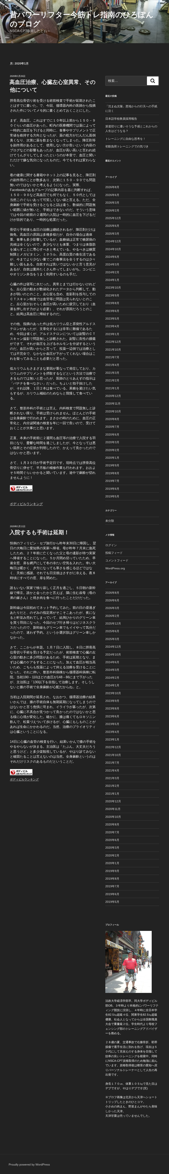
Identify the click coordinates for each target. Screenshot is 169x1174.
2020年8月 (112, 419)
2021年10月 (113, 349)
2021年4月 (112, 365)
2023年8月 (112, 303)
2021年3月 (112, 372)
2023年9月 (112, 295)
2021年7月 (112, 357)
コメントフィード (116, 560)
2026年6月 (112, 195)
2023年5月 (112, 318)
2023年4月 (112, 326)
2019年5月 (112, 496)
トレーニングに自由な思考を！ (125, 138)
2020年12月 (113, 396)
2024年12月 (113, 241)
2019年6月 (112, 488)
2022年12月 (113, 341)
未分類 (109, 520)
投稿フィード (114, 552)
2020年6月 (112, 434)
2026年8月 (112, 187)
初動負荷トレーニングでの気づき (127, 146)
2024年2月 (112, 272)
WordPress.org (115, 568)
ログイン (111, 545)
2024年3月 (112, 264)
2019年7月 (112, 480)
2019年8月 (112, 473)
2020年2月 (112, 450)
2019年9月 (112, 465)
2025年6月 (112, 225)
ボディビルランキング (26, 504)
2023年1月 (112, 334)
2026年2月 (112, 210)
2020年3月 (112, 442)
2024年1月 (112, 280)
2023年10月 (113, 287)
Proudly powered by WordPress (29, 1164)
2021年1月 (112, 388)
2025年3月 (112, 233)
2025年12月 (113, 218)
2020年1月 (112, 457)
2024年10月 (113, 249)
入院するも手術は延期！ (39, 532)
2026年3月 (112, 202)
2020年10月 (113, 411)
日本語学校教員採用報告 (121, 118)
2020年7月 (112, 426)
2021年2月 (112, 380)
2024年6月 (112, 256)
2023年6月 (112, 311)
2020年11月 (113, 403)
